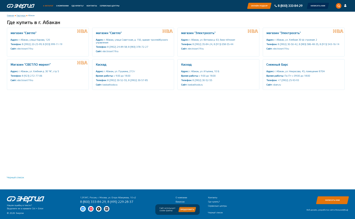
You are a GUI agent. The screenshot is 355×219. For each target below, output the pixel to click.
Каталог (49, 6)
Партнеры (21, 15)
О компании (62, 6)
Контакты (92, 6)
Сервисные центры (109, 6)
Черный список (15, 177)
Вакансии (180, 202)
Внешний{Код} (341, 210)
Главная (10, 15)
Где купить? (77, 6)
